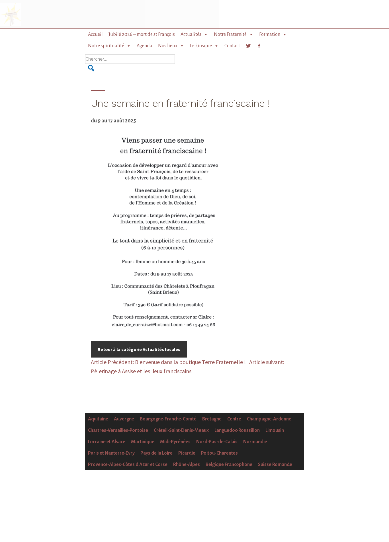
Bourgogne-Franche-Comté (168, 419)
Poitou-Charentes (219, 453)
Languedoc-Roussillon (237, 430)
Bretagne (212, 419)
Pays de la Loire (156, 453)
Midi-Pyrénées (175, 441)
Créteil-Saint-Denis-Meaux (181, 430)
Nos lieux (167, 45)
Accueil (95, 34)
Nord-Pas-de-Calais (217, 441)
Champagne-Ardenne (269, 419)
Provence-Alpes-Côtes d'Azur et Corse (127, 464)
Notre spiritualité (106, 45)
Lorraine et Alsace (106, 441)
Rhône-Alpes (186, 464)
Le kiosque (201, 45)
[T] (248, 46)
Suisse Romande (275, 464)
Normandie (255, 441)
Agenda (144, 45)
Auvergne (124, 419)
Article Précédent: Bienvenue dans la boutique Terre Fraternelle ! (169, 362)
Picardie (186, 453)
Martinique (142, 441)
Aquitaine (98, 419)
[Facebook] (259, 46)
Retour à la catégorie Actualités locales (139, 349)
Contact (232, 45)
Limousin (274, 430)
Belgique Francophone (229, 464)
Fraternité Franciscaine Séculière (43, 14)
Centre (234, 419)
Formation (269, 34)
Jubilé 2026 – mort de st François (141, 34)
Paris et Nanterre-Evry (111, 453)
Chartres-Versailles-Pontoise (118, 430)
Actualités (191, 34)
